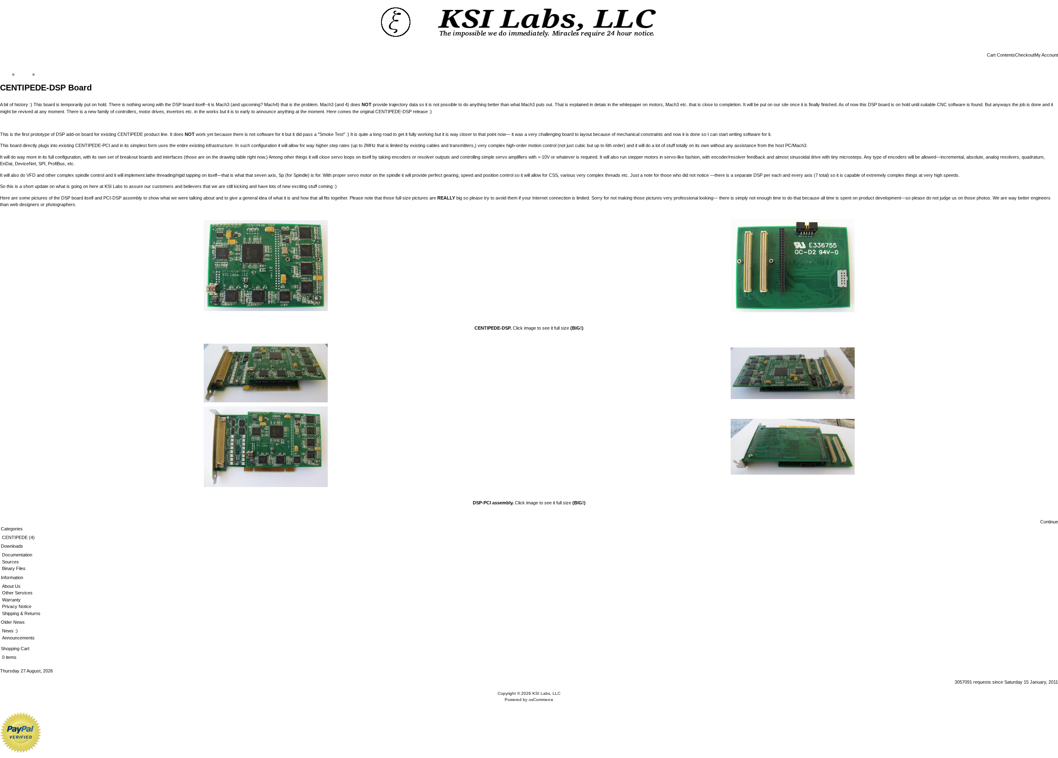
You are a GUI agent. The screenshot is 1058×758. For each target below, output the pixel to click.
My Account (1046, 54)
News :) (10, 630)
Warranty (11, 599)
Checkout (1024, 54)
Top (7, 74)
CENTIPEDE (15, 537)
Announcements (18, 637)
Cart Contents (1001, 54)
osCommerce (541, 699)
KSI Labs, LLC (546, 693)
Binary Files (14, 568)
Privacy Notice (16, 606)
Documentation (17, 554)
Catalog (23, 74)
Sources (10, 561)
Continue (1049, 521)
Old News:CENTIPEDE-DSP (64, 74)
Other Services (17, 592)
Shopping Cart (15, 648)
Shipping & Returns (21, 613)
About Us (11, 586)
